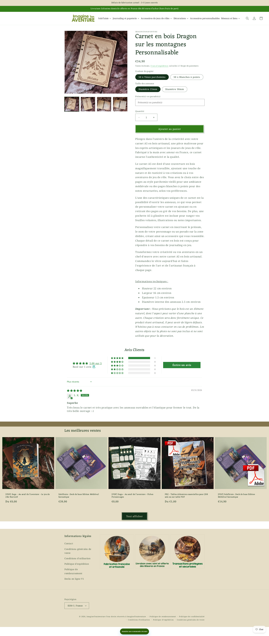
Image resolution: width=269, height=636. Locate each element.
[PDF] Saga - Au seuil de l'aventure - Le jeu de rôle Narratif (27, 495)
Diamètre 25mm (148, 89)
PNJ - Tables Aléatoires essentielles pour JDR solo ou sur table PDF (186, 495)
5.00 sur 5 (96, 363)
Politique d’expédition (163, 620)
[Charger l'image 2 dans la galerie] (88, 104)
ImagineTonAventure (96, 616)
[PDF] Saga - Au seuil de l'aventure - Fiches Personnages (132, 495)
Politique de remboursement (73, 571)
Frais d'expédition (159, 65)
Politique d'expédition (76, 563)
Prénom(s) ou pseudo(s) (147, 96)
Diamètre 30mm (174, 89)
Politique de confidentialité (192, 616)
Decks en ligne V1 (74, 578)
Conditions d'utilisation (77, 558)
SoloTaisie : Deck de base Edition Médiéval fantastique (79, 495)
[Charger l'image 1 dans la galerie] (71, 104)
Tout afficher (134, 516)
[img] (74, 390)
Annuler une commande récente (134, 631)
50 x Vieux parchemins (152, 77)
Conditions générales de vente (77, 551)
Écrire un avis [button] (181, 365)
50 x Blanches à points (187, 77)
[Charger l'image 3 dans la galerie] (104, 104)
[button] (247, 18)
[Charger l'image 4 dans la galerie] (120, 104)
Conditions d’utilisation (139, 620)
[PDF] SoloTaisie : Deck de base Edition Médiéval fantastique (236, 495)
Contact (68, 543)
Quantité (139, 111)
